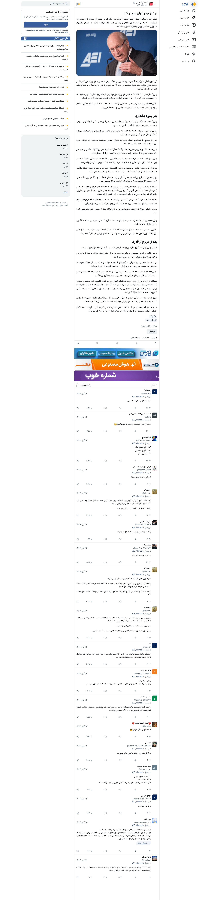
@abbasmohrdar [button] (144, 470)
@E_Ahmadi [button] (142, 5)
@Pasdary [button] (147, 726)
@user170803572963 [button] (142, 548)
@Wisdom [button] (146, 493)
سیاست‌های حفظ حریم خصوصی (36, 30)
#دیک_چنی (151, 320)
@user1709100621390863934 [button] (139, 746)
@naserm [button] (147, 647)
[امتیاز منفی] (136, 343)
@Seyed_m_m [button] (145, 769)
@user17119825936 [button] (143, 524)
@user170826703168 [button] (142, 822)
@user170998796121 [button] (143, 673)
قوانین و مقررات (63, 32)
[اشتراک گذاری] (77, 343)
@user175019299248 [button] (142, 700)
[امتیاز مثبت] (155, 343)
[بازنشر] (97, 343)
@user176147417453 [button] (142, 799)
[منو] (82, 4)
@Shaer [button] (147, 417)
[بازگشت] (155, 4)
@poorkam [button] (146, 860)
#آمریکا (153, 316)
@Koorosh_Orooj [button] (143, 440)
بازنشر (154, 338)
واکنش (145, 338)
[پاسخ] (116, 343)
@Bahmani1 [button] (146, 393)
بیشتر (65, 192)
